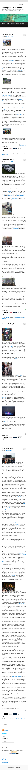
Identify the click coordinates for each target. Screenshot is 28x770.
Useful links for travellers (6, 26)
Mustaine (17, 524)
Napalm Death (6, 219)
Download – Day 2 (8, 324)
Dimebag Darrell (7, 507)
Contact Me (22, 23)
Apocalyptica (4, 68)
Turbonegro (4, 509)
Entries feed (4, 759)
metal (3, 154)
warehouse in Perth (14, 382)
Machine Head (19, 375)
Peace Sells (12, 542)
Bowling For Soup (21, 360)
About (8, 23)
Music (10, 153)
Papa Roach (10, 191)
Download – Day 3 (8, 160)
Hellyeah (3, 349)
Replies (6, 154)
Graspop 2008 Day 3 (8, 34)
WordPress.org (5, 762)
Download (15, 317)
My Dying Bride (18, 358)
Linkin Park (4, 397)
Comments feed (5, 761)
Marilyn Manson (15, 391)
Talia (24, 503)
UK (8, 317)
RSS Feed (6, 730)
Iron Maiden (19, 114)
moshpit (10, 533)
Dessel (16, 153)
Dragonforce (21, 553)
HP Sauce (11, 346)
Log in (3, 758)
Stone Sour (10, 195)
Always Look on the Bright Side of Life (15, 136)
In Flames (18, 107)
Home (3, 23)
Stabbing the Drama (9, 75)
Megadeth (17, 522)
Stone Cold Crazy (16, 349)
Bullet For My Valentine (6, 95)
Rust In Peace (11, 540)
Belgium (7, 153)
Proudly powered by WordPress (14, 767)
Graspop (14, 116)
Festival (19, 153)
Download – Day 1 (8, 448)
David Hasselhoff (16, 228)
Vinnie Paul (11, 351)
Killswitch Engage (20, 195)
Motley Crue (6, 421)
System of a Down (20, 578)
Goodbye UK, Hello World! (12, 7)
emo (10, 679)
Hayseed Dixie (20, 70)
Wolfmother (13, 575)
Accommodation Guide (14, 23)
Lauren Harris (11, 60)
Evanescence (10, 197)
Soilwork (15, 72)
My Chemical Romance (16, 676)
